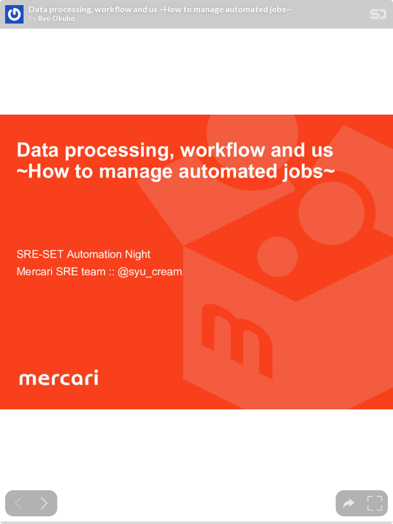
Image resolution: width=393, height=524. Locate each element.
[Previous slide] (18, 503)
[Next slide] (44, 503)
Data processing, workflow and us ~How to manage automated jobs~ (160, 9)
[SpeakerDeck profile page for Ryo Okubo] (14, 15)
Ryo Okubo (56, 18)
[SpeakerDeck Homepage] (378, 16)
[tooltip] (348, 503)
